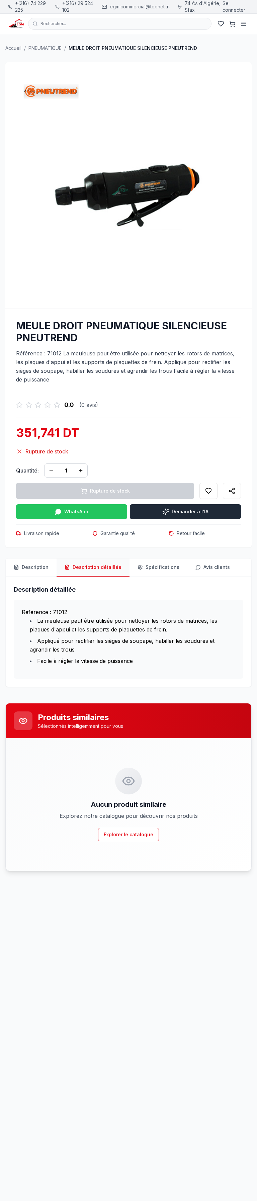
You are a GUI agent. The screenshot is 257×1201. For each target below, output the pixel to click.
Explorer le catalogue (128, 834)
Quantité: (27, 470)
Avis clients (216, 567)
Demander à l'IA (190, 511)
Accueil (13, 48)
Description (35, 567)
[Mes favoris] (221, 23)
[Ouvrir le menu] (243, 23)
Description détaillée (97, 567)
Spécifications (162, 567)
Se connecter (234, 6)
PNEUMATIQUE (45, 48)
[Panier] (232, 23)
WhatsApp (76, 511)
